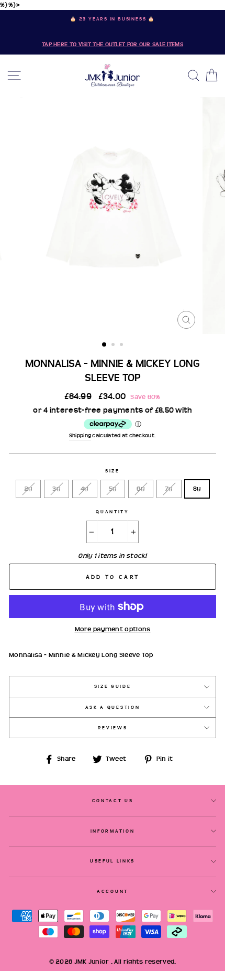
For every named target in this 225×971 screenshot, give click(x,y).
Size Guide (112, 686)
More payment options (113, 629)
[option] (112, 32)
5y (113, 488)
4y (85, 488)
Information (112, 831)
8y (197, 488)
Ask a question (112, 707)
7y (169, 488)
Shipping (80, 435)
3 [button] (122, 345)
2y (28, 488)
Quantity (112, 512)
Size (112, 471)
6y (141, 488)
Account (112, 891)
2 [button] (114, 345)
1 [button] (104, 345)
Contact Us (112, 800)
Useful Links (112, 861)
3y (56, 488)
